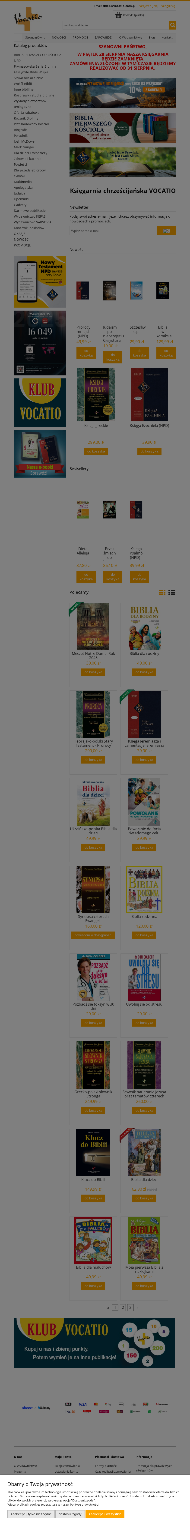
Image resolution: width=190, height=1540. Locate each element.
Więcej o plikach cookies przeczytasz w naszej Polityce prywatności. (53, 1504)
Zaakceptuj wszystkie (105, 1514)
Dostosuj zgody (70, 1514)
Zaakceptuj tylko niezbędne (31, 1514)
